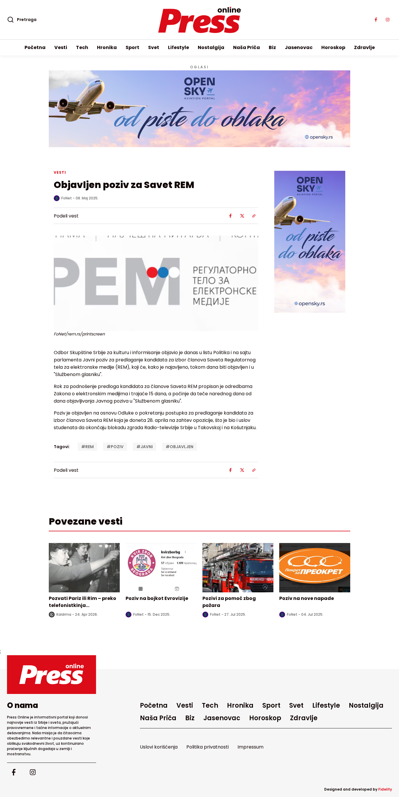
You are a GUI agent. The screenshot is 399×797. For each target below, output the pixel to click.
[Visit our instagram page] (387, 19)
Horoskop (333, 47)
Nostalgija (211, 47)
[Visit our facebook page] (376, 19)
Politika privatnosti (207, 747)
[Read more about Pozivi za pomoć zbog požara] (237, 567)
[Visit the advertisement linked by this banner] (199, 108)
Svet (153, 47)
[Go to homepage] (51, 674)
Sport (132, 47)
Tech (82, 47)
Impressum (250, 747)
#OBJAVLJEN (179, 447)
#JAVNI (144, 447)
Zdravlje (364, 47)
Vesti (60, 47)
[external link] (309, 242)
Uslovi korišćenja (159, 747)
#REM (87, 447)
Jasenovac (299, 47)
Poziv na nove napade (306, 598)
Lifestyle (178, 47)
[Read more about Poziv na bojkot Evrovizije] (161, 567)
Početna (35, 47)
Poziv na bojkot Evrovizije (157, 598)
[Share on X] (242, 215)
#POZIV (115, 447)
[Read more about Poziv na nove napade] (314, 567)
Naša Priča (246, 47)
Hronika (107, 47)
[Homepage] (199, 20)
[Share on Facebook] (230, 215)
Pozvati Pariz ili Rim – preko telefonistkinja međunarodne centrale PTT (83, 605)
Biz (272, 47)
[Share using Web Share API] (253, 215)
